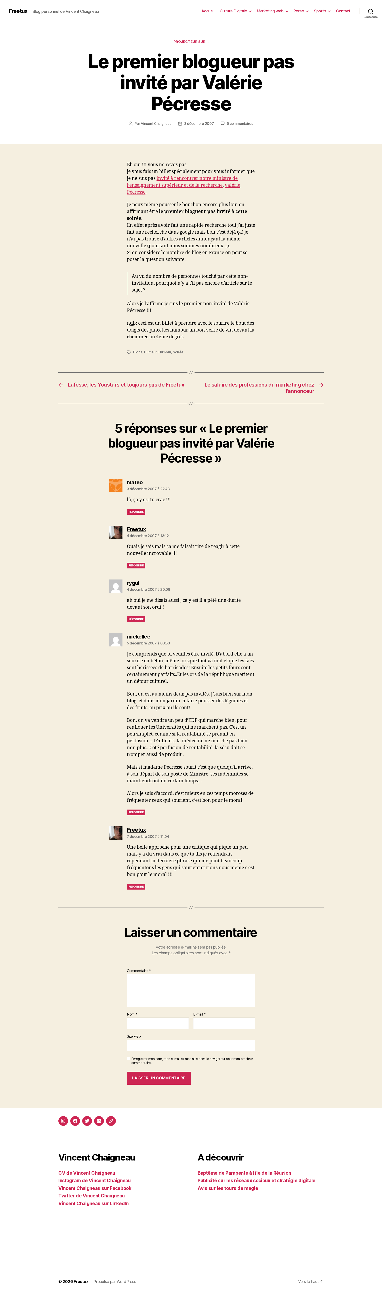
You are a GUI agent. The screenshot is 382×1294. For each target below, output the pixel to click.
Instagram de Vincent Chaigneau (94, 1180)
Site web (134, 1036)
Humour (165, 352)
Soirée (178, 352)
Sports (320, 11)
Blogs (137, 352)
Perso (299, 11)
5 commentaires (240, 123)
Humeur (150, 352)
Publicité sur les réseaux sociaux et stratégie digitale (256, 1180)
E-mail (199, 1014)
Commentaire (139, 971)
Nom (132, 1014)
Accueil (207, 11)
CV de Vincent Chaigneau (86, 1173)
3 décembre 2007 (199, 123)
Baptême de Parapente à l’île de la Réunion (244, 1173)
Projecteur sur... (191, 42)
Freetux (18, 11)
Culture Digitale (233, 11)
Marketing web (270, 11)
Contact (343, 11)
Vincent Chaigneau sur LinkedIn (93, 1203)
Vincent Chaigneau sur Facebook (95, 1188)
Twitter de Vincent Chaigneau (91, 1196)
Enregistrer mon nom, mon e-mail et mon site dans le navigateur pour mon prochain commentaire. (192, 1061)
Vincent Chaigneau (156, 123)
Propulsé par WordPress (115, 1281)
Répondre (136, 511)
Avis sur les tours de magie (228, 1188)
